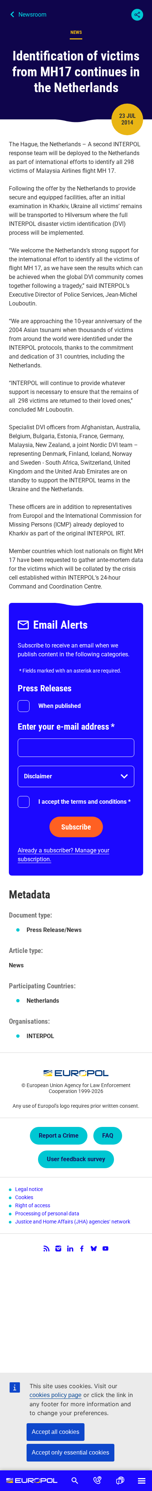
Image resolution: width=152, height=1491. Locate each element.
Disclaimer (38, 776)
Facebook (82, 1248)
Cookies (24, 1197)
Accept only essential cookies (70, 1452)
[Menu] (141, 1480)
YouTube (105, 1248)
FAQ (107, 1135)
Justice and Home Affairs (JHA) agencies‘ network (72, 1222)
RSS (46, 1248)
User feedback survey (76, 1159)
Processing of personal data (47, 1213)
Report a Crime (59, 1135)
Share (137, 15)
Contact (97, 1480)
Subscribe (76, 827)
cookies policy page (56, 1395)
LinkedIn (70, 1248)
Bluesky (94, 1248)
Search (74, 1480)
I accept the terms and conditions (84, 801)
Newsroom (32, 14)
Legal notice (29, 1189)
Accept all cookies (55, 1432)
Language (119, 1480)
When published (59, 705)
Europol (31, 1480)
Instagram (58, 1248)
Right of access (32, 1205)
